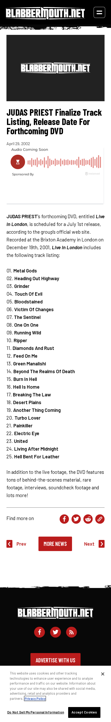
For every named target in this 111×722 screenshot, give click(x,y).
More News (55, 543)
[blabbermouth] (45, 18)
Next (89, 544)
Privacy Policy (35, 698)
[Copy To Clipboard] (100, 519)
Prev (21, 544)
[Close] (102, 674)
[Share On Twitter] (76, 519)
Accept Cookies (84, 712)
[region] (55, 694)
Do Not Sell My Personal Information (35, 712)
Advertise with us (55, 660)
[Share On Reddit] (88, 519)
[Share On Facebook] (64, 519)
